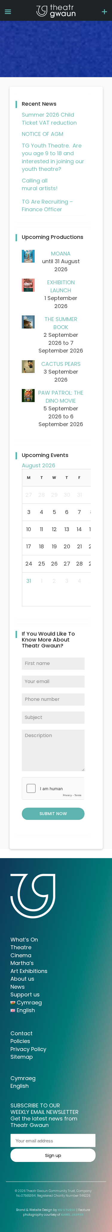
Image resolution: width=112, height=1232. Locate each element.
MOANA (60, 253)
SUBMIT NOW (53, 814)
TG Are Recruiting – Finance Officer (47, 205)
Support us (25, 994)
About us (22, 978)
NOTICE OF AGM (42, 134)
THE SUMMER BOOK (61, 323)
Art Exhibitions (28, 971)
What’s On (24, 939)
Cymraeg (23, 1078)
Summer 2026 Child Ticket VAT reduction (49, 118)
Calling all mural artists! (40, 184)
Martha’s (22, 963)
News (17, 986)
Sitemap (21, 1056)
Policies (20, 1041)
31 (28, 581)
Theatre (20, 947)
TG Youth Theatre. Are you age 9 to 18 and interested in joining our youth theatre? (53, 157)
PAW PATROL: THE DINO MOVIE (60, 396)
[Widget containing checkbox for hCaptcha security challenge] (53, 788)
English (19, 1086)
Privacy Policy (28, 1049)
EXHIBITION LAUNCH (61, 286)
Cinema (20, 955)
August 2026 (38, 465)
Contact (21, 1033)
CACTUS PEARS (61, 364)
